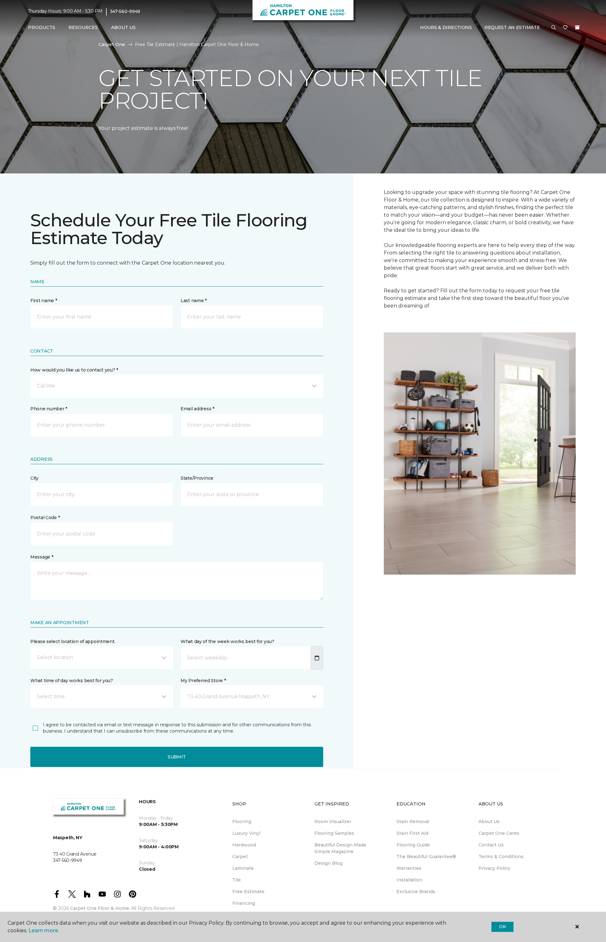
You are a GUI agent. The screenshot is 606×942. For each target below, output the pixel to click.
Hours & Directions (446, 27)
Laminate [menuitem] (243, 868)
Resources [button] (83, 27)
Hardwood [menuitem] (244, 845)
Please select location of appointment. (72, 641)
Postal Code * (45, 517)
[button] (554, 28)
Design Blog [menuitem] (328, 863)
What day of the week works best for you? (227, 641)
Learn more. (43, 930)
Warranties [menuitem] (408, 868)
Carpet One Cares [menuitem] (498, 833)
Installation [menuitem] (409, 880)
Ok (502, 926)
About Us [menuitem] (489, 821)
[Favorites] (565, 28)
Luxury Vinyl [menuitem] (246, 833)
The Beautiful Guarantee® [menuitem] (426, 856)
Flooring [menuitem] (241, 821)
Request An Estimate (512, 27)
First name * (43, 300)
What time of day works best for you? (71, 680)
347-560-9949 (125, 11)
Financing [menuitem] (243, 903)
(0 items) (577, 27)
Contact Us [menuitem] (491, 845)
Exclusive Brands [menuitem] (415, 891)
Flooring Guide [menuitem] (413, 845)
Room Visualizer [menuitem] (332, 821)
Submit (177, 757)
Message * (41, 557)
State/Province (197, 478)
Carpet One (111, 44)
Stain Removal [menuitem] (412, 821)
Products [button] (41, 27)
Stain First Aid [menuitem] (412, 833)
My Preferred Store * (203, 680)
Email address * (197, 409)
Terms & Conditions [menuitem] (501, 856)
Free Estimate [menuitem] (248, 891)
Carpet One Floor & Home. (100, 908)
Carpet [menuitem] (240, 856)
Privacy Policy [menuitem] (494, 868)
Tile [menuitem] (236, 880)
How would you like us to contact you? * (74, 370)
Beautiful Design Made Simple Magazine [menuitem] (340, 848)
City (34, 478)
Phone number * (48, 409)
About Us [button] (123, 27)
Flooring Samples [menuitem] (334, 833)
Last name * (194, 300)
